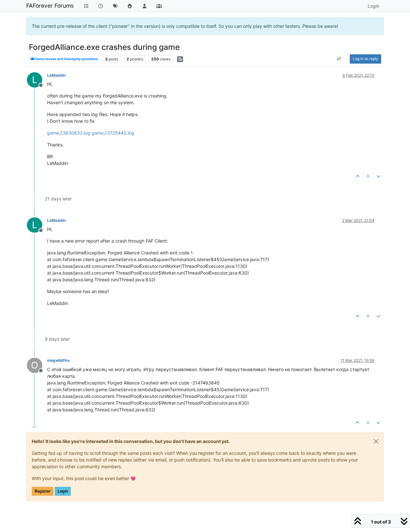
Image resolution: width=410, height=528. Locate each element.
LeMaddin (56, 75)
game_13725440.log (113, 133)
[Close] (376, 441)
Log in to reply (365, 58)
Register (43, 491)
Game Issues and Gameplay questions (66, 59)
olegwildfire (58, 360)
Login (63, 491)
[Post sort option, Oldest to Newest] (339, 58)
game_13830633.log (68, 133)
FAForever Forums (50, 5)
